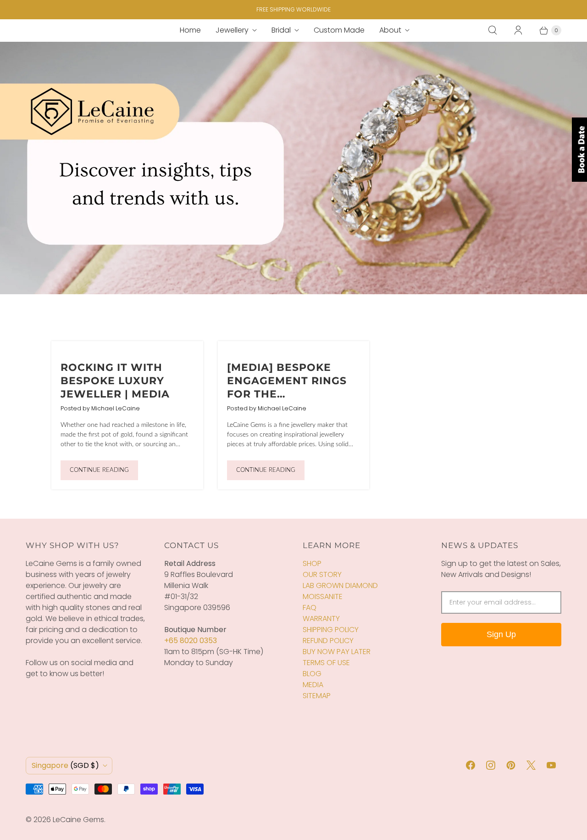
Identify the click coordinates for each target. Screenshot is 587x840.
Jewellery (232, 30)
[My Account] (518, 30)
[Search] (492, 30)
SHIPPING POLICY (331, 629)
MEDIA (313, 684)
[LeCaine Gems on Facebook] (470, 765)
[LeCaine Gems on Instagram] (491, 765)
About (390, 30)
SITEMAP (317, 695)
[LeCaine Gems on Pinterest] (511, 765)
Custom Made (339, 30)
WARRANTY (321, 618)
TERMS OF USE (326, 662)
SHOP (312, 563)
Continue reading (99, 470)
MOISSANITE (323, 596)
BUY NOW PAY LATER (337, 651)
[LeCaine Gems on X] (531, 765)
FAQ (309, 607)
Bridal (281, 30)
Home (190, 30)
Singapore (65, 765)
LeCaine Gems (78, 819)
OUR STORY (322, 574)
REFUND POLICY (328, 640)
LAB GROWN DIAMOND (340, 585)
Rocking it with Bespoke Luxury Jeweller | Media (115, 380)
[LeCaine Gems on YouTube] (551, 765)
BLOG (312, 673)
